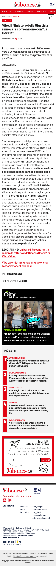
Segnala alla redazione (20, 553)
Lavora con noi (41, 556)
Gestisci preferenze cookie (24, 556)
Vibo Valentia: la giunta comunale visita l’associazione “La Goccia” (25, 264)
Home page (6, 16)
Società (16, 16)
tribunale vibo (14, 274)
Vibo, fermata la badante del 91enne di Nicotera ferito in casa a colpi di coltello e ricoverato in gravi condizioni (28, 425)
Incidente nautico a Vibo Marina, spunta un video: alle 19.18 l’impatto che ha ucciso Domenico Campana (29, 363)
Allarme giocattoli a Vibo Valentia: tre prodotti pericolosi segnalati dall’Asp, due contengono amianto (29, 393)
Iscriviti (45, 460)
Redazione (7, 553)
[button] (51, 17)
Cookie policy (42, 553)
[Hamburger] (3, 4)
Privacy (33, 553)
